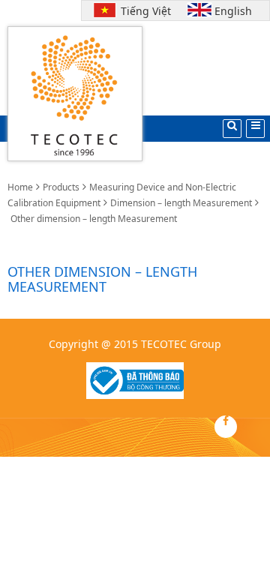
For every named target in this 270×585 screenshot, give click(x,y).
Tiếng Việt (142, 11)
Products (61, 187)
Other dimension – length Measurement (93, 218)
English (233, 11)
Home (20, 187)
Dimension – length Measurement (181, 202)
